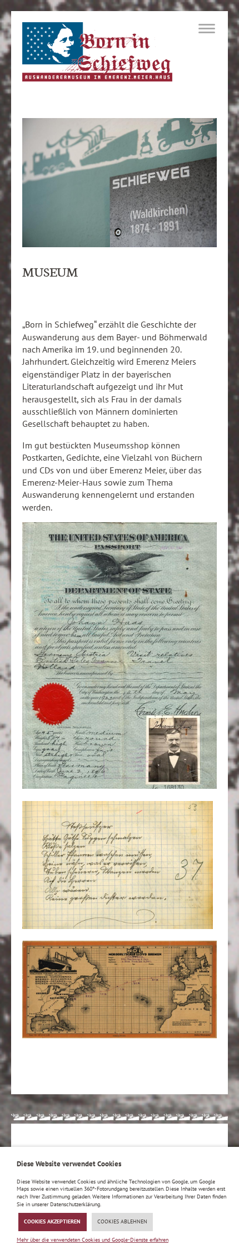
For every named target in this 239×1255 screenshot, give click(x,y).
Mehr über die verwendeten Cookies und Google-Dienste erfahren (92, 1239)
